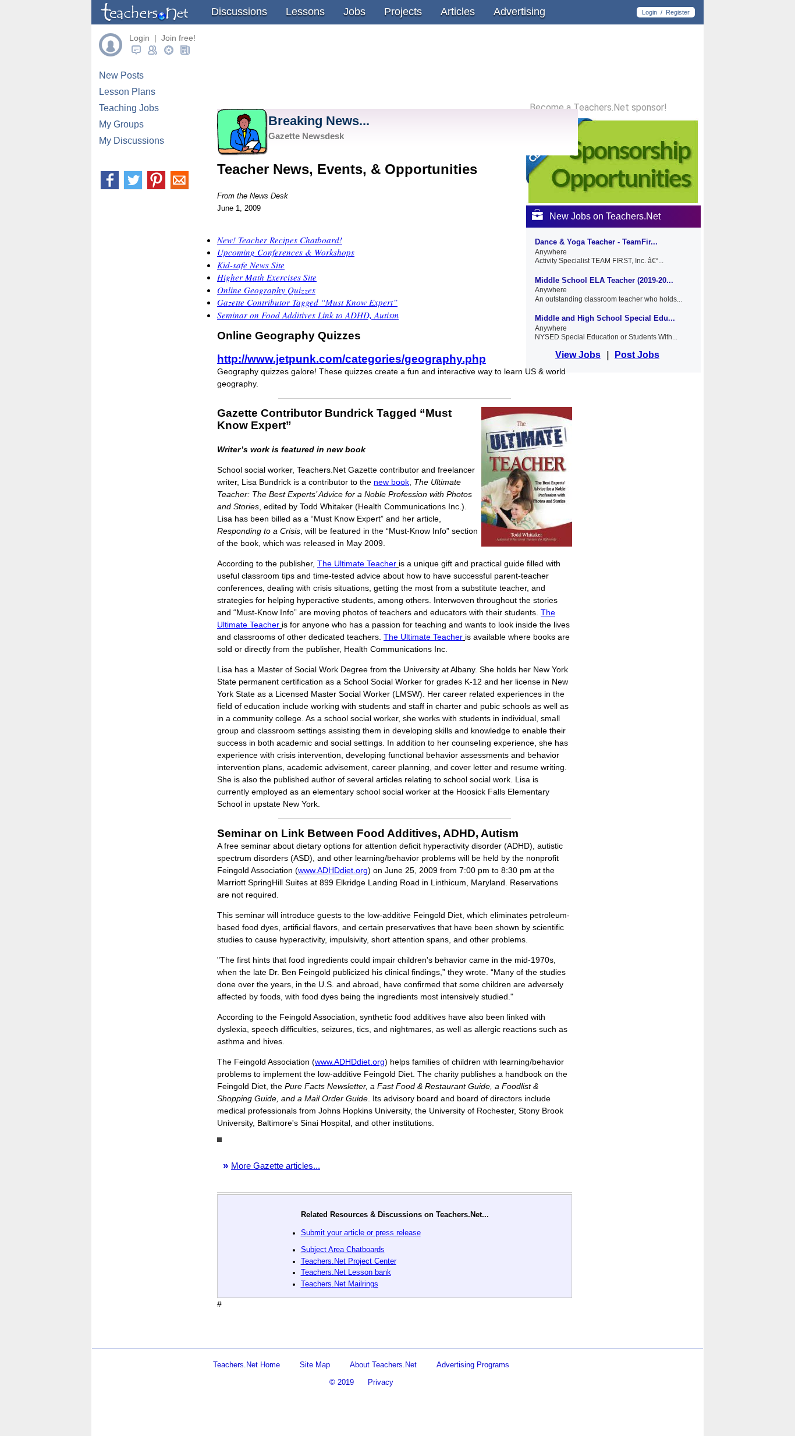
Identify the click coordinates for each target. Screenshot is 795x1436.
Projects (403, 11)
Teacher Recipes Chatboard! (279, 240)
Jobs (354, 11)
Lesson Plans (127, 92)
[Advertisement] (353, 1338)
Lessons (305, 11)
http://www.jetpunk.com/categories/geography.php (351, 359)
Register (678, 12)
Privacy (380, 1382)
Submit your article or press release (361, 1232)
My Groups (121, 124)
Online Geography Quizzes (266, 290)
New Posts (121, 75)
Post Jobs (637, 355)
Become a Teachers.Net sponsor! (598, 107)
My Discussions (131, 141)
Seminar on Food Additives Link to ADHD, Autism (308, 315)
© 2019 (341, 1382)
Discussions (239, 11)
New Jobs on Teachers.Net (605, 216)
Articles (458, 11)
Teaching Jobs (129, 108)
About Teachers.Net (383, 1364)
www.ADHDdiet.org (333, 870)
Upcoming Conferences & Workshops (285, 252)
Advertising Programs (472, 1364)
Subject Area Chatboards (343, 1249)
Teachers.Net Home (246, 1364)
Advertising (519, 11)
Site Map (315, 1364)
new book (391, 482)
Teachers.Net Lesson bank (346, 1272)
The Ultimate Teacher (356, 563)
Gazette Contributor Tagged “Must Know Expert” (307, 302)
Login (649, 12)
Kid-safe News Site (251, 265)
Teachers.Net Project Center (348, 1261)
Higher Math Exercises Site (267, 277)
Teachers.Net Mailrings (339, 1283)
